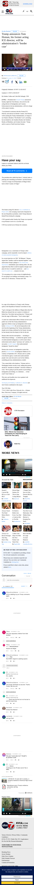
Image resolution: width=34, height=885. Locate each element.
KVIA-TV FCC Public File (9, 839)
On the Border (17, 396)
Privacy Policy (16, 835)
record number (11, 351)
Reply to (12, 646)
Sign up (29, 573)
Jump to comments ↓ (7, 403)
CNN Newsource (7, 75)
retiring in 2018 (10, 326)
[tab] (8, 586)
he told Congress (12, 344)
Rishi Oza (14, 75)
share (25, 598)
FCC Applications (23, 839)
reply (7, 598)
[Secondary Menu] (4, 11)
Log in (25, 573)
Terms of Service (6, 835)
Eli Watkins (11, 382)
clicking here (15, 562)
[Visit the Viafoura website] (28, 793)
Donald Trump (20, 99)
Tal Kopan (5, 382)
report (29, 598)
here (10, 567)
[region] (17, 683)
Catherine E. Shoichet (21, 382)
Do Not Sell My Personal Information (12, 841)
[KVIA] (11, 11)
